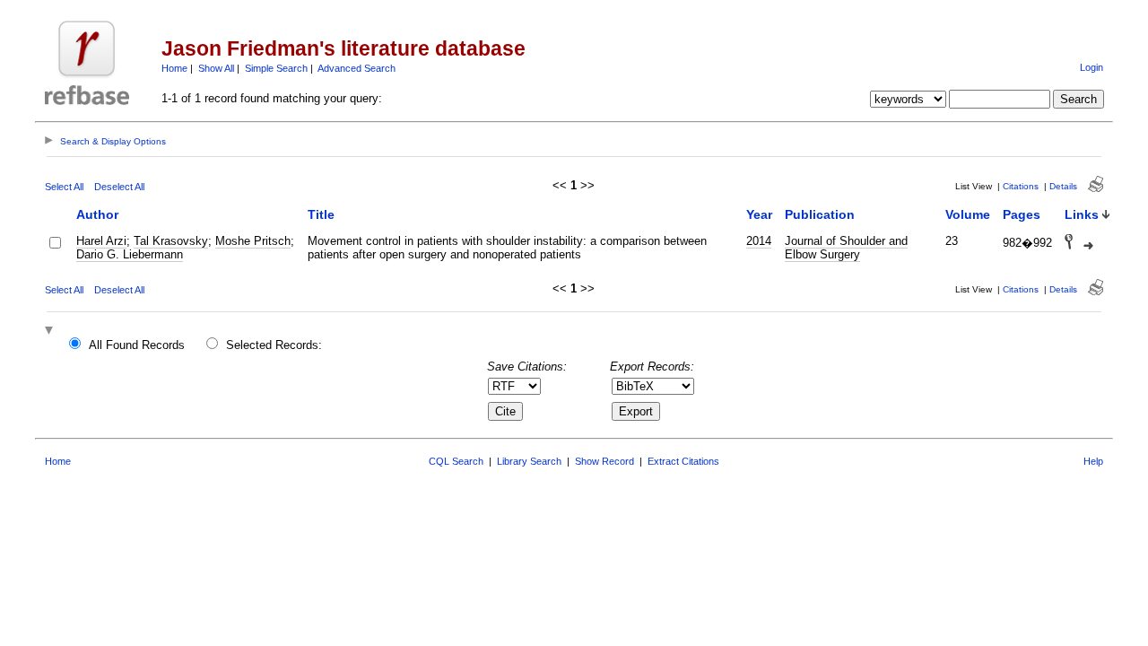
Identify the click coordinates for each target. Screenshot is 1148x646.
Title (321, 214)
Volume (967, 214)
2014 (758, 241)
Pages (1021, 214)
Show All (216, 68)
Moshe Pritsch (253, 241)
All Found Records (137, 345)
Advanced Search (356, 68)
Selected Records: (274, 345)
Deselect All (119, 186)
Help (1093, 461)
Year (759, 214)
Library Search (529, 461)
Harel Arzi (101, 241)
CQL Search (456, 461)
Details (1063, 186)
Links (1082, 214)
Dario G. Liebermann (129, 254)
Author (97, 214)
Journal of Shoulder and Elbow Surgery (846, 247)
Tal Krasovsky (171, 241)
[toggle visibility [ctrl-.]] (51, 331)
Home (174, 68)
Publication (820, 214)
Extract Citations (683, 461)
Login (1091, 67)
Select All (64, 186)
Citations (1021, 186)
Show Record (604, 461)
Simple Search (276, 68)
